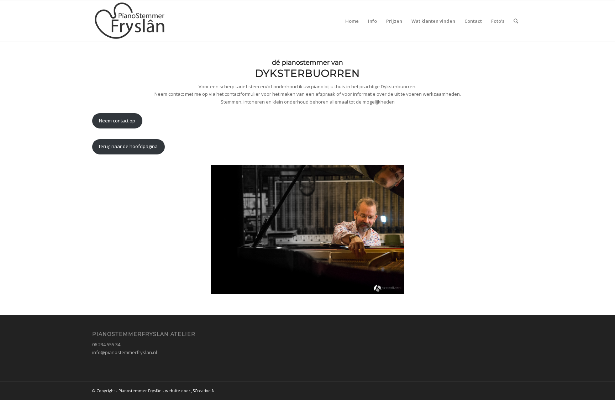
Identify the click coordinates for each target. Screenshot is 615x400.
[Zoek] (516, 21)
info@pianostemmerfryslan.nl (124, 352)
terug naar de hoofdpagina (128, 146)
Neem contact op (117, 120)
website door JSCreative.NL (191, 390)
